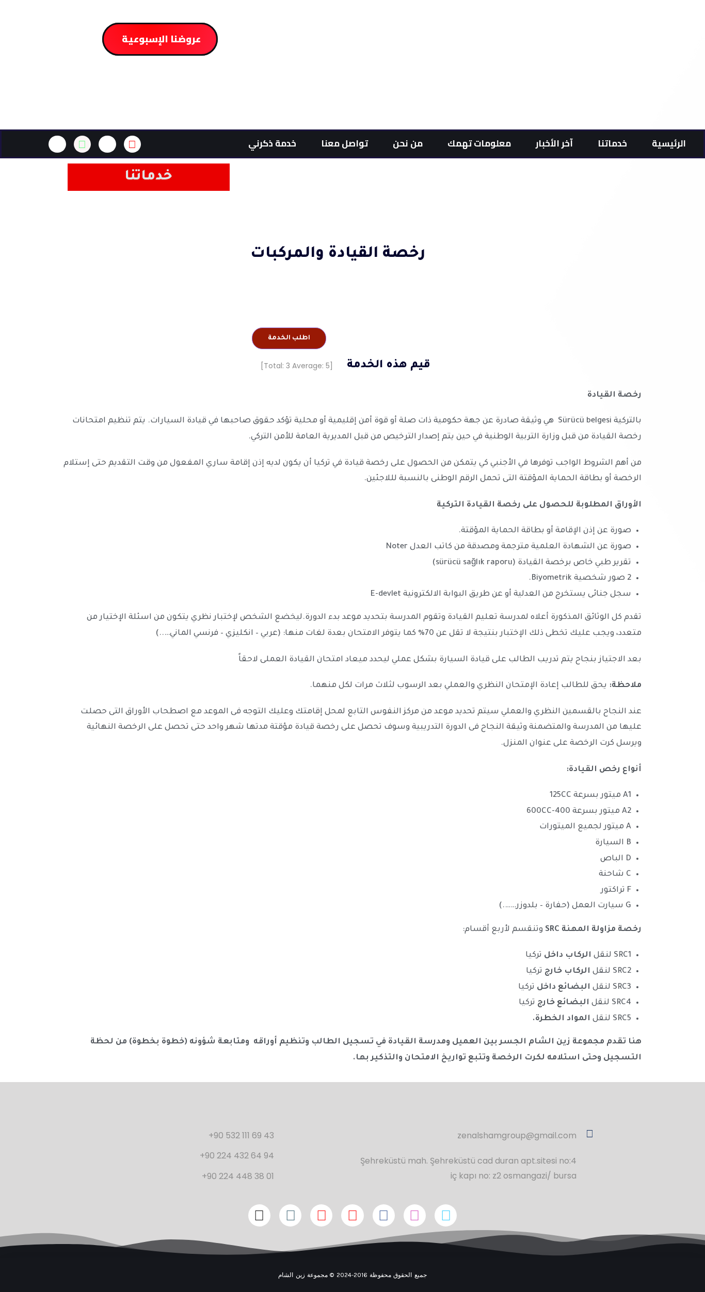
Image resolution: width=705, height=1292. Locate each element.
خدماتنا (612, 143)
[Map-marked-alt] (107, 144)
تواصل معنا (344, 143)
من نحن (408, 143)
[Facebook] (384, 1215)
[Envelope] (132, 144)
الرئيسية (669, 143)
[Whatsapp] (82, 144)
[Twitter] (446, 1215)
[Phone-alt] (57, 144)
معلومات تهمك (479, 143)
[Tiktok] (259, 1215)
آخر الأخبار (554, 143)
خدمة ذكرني (272, 143)
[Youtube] (321, 1215)
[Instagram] (415, 1215)
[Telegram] (290, 1215)
